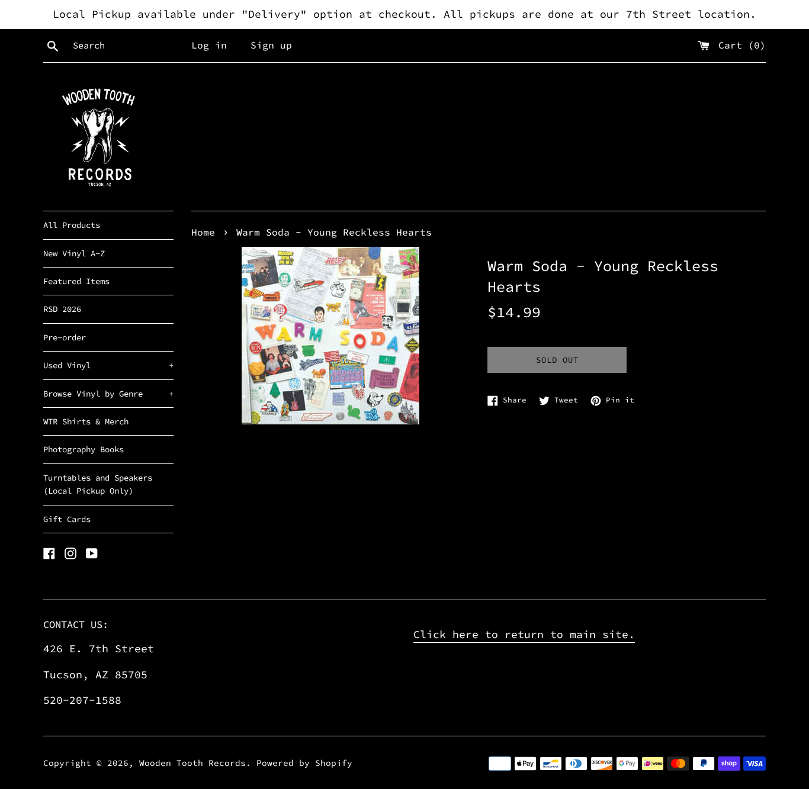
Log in (209, 45)
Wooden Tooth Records (192, 763)
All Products (71, 225)
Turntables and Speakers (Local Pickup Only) (97, 484)
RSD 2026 (62, 309)
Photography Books (83, 449)
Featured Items (76, 281)
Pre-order (64, 337)
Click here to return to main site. (524, 634)
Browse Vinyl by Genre (108, 393)
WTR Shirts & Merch (86, 421)
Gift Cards (67, 519)
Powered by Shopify (304, 763)
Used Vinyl (108, 365)
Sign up (271, 45)
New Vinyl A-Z (74, 253)
